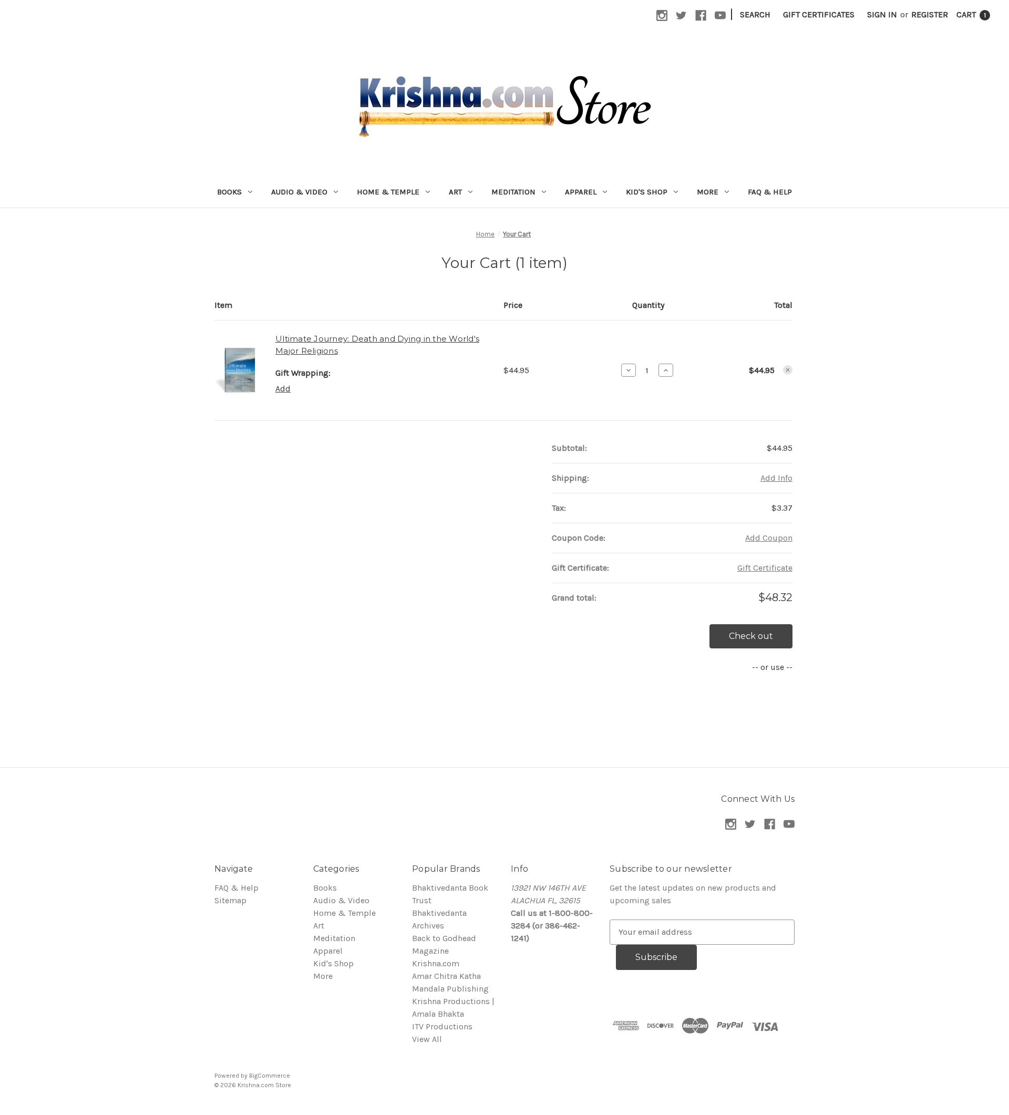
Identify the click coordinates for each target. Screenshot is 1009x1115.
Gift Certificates (818, 14)
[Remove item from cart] (787, 370)
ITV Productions (442, 1026)
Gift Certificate (764, 568)
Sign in (882, 14)
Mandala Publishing (450, 989)
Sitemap (230, 900)
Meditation (513, 192)
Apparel (580, 192)
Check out (751, 636)
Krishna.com (435, 963)
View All (427, 1039)
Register (929, 14)
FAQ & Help (770, 192)
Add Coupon (768, 538)
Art (455, 192)
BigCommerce (269, 1075)
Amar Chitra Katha (446, 976)
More (707, 192)
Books (229, 192)
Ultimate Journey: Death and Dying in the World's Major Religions (377, 345)
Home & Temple (388, 192)
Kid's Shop (646, 192)
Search (755, 14)
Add (283, 389)
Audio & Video (299, 192)
